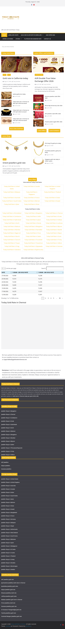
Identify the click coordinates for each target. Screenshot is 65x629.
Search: (43, 268)
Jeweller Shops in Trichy (7, 451)
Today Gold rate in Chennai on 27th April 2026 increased (21, 111)
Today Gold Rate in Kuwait (52, 201)
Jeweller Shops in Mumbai (8, 438)
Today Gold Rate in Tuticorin (11, 240)
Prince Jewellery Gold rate (8, 603)
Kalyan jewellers (5, 465)
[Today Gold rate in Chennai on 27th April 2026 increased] (6, 112)
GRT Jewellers (4, 462)
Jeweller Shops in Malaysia (8, 522)
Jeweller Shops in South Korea (9, 536)
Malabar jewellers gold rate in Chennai (11, 599)
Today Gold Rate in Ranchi (12, 236)
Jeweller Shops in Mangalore (9, 434)
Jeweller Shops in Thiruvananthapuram (11, 448)
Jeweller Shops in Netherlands (9, 529)
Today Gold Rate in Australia (11, 197)
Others (18, 39)
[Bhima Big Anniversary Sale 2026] (38, 106)
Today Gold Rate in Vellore (54, 243)
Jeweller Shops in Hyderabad (9, 424)
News (9, 74)
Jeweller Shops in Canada (8, 489)
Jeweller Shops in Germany (8, 519)
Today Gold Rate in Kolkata (54, 220)
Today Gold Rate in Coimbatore (12, 216)
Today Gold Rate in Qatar (11, 204)
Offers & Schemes (8, 39)
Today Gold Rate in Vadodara (12, 250)
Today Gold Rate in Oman (31, 204)
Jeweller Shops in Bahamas (8, 539)
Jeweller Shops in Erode (7, 421)
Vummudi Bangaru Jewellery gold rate (11, 616)
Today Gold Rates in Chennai (54, 213)
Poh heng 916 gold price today (53, 143)
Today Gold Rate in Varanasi (54, 246)
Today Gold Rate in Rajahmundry (33, 250)
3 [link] (48, 298)
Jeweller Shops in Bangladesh (9, 512)
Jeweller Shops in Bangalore (8, 411)
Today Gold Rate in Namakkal (33, 230)
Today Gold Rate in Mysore (54, 226)
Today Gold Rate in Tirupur (12, 243)
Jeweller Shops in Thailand (8, 556)
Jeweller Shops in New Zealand (9, 532)
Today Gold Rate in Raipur (54, 233)
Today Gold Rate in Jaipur (33, 220)
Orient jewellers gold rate (14, 162)
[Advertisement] (32, 316)
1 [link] (42, 298)
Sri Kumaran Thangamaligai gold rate (11, 609)
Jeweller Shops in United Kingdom (10, 482)
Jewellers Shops (13, 35)
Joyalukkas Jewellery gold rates (9, 586)
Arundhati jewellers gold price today (53, 151)
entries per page (11, 268)
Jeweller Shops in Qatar (7, 499)
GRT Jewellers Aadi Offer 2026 (53, 113)
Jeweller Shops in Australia (8, 485)
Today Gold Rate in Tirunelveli (33, 240)
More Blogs (32, 179)
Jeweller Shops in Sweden (8, 569)
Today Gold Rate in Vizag (12, 246)
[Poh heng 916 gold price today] (38, 144)
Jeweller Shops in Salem (7, 444)
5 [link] (53, 298)
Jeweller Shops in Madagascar (9, 546)
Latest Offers (42, 130)
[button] (42, 35)
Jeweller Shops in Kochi (7, 428)
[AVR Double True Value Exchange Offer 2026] (48, 64)
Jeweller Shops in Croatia (8, 552)
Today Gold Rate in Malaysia (11, 192)
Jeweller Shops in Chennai (8, 414)
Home (4, 35)
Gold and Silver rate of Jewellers (31, 35)
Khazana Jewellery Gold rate (8, 593)
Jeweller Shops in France (7, 516)
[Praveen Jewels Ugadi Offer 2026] (38, 123)
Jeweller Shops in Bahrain (8, 502)
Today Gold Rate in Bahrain (32, 201)
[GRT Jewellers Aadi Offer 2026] (38, 114)
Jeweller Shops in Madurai (8, 431)
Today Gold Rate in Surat (54, 236)
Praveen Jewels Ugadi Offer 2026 (53, 122)
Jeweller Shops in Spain (7, 542)
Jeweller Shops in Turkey (8, 559)
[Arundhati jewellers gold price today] (38, 153)
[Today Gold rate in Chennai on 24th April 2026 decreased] (6, 121)
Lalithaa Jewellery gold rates (9, 596)
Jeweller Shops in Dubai (7, 492)
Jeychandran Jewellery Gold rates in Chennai (13, 583)
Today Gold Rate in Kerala (33, 223)
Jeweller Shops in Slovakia (8, 563)
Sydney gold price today (19, 94)
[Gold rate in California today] (16, 64)
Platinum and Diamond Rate (32, 39)
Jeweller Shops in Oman (7, 506)
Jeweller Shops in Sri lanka (8, 549)
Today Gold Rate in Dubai (52, 197)
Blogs (4, 74)
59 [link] (59, 298)
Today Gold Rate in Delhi (33, 216)
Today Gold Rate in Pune (33, 233)
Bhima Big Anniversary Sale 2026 (53, 105)
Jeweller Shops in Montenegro (9, 566)
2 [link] (45, 298)
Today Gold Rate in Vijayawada (33, 246)
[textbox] (11, 213)
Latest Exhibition (54, 130)
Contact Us (47, 39)
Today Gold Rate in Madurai (12, 226)
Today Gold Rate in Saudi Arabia (11, 201)
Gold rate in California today (15, 78)
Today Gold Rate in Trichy (54, 240)
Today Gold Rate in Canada (32, 186)
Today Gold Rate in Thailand (52, 192)
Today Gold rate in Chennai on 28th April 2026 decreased (21, 102)
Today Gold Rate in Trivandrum (33, 243)
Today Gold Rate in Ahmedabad (11, 213)
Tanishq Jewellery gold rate (8, 613)
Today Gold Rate (16, 81)
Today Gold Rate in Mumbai (12, 230)
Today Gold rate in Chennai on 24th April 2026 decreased (21, 119)
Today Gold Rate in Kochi (11, 223)
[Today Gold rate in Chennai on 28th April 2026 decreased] (6, 103)
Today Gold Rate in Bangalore (33, 213)
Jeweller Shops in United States (9, 479)
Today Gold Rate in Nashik (54, 230)
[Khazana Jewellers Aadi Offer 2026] (38, 98)
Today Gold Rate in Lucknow (54, 223)
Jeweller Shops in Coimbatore (9, 418)
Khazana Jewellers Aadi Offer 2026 (52, 97)
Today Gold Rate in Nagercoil (12, 233)
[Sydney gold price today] (6, 95)
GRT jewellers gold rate (7, 579)
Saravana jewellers (6, 469)
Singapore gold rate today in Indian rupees (52, 160)
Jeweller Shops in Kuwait (8, 509)
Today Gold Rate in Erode (54, 216)
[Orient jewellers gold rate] (16, 149)
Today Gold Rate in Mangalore (33, 226)
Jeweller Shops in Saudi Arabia (9, 495)
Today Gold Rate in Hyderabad (12, 220)
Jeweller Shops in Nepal (7, 526)
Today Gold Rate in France (31, 197)
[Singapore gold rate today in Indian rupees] (38, 161)
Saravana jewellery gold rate (9, 606)
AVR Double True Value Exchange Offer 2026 (45, 79)
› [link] (62, 298)
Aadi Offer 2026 (50, 35)
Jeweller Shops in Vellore (8, 454)
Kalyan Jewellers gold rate (8, 589)
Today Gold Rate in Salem (33, 236)
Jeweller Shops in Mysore (8, 441)
